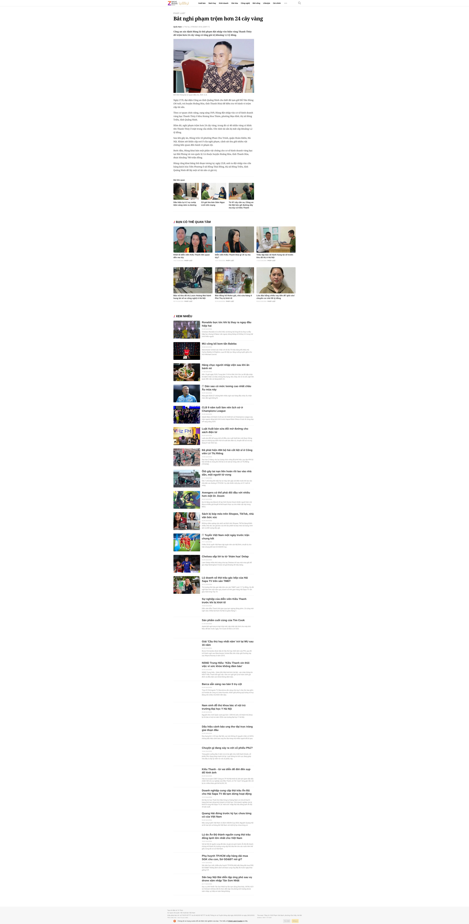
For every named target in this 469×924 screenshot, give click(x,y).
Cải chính (277, 3)
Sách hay (212, 3)
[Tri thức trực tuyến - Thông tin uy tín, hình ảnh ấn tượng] (178, 3)
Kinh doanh (223, 3)
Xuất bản (202, 3)
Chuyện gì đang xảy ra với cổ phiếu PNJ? (227, 748)
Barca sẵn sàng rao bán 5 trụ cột (222, 684)
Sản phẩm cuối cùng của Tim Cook (223, 620)
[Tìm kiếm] (300, 3)
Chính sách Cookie (235, 921)
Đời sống (256, 3)
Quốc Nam (177, 27)
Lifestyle (266, 3)
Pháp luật (179, 13)
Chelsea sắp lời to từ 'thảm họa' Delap (225, 556)
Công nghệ (245, 3)
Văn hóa (234, 3)
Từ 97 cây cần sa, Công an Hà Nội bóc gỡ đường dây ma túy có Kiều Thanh (241, 205)
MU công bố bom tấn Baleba (219, 343)
